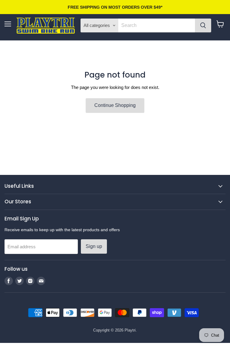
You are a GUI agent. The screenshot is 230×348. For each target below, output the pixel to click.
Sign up (94, 246)
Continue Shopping (115, 105)
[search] (156, 25)
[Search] (203, 25)
